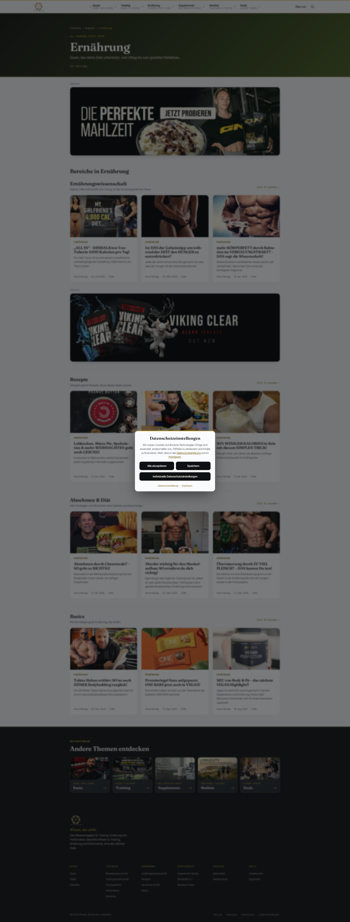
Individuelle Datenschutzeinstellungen (175, 476)
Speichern (193, 465)
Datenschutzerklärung (189, 452)
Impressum (175, 456)
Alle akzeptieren (156, 465)
